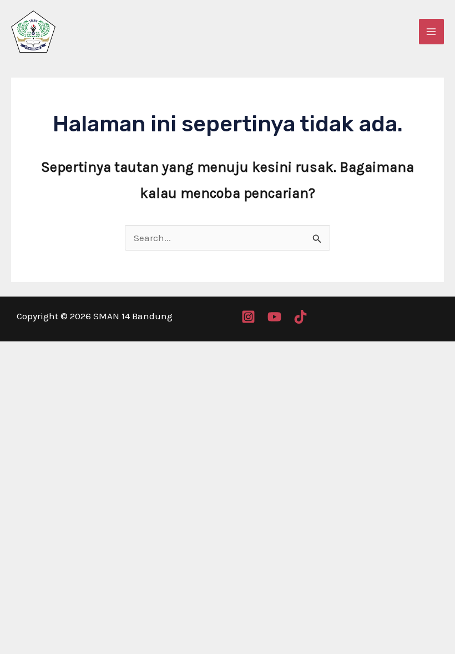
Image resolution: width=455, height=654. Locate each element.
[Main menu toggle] (431, 31)
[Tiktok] (300, 317)
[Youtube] (274, 317)
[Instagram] (248, 317)
